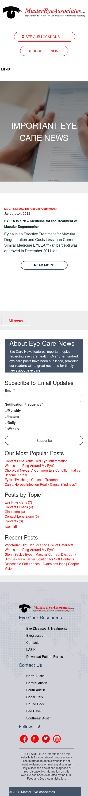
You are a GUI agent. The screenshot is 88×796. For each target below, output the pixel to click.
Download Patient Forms (44, 656)
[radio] (44, 411)
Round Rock (35, 704)
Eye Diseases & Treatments (46, 628)
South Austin (35, 689)
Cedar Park (34, 697)
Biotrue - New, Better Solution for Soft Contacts (39, 559)
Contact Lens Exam (22, 516)
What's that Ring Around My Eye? (30, 465)
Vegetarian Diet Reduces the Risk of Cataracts (39, 545)
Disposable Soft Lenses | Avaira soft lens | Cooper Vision (42, 566)
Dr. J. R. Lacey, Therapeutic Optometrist (30, 208)
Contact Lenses (19, 507)
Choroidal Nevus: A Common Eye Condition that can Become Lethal (43, 472)
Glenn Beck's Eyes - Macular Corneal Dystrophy (40, 554)
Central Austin (36, 682)
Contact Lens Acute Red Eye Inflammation (36, 460)
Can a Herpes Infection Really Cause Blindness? (41, 484)
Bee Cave (33, 711)
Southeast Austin (38, 718)
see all (11, 526)
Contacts (14, 521)
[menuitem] (44, 36)
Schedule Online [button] (44, 50)
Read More (44, 265)
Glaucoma (15, 511)
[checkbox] (44, 420)
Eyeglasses (34, 635)
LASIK (30, 649)
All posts (15, 320)
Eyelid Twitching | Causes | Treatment (33, 479)
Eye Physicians (18, 502)
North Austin (35, 675)
